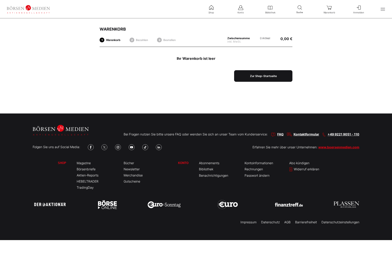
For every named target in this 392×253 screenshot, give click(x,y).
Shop (62, 163)
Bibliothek (206, 169)
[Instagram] (118, 147)
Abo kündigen (299, 163)
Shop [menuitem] (211, 12)
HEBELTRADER (87, 181)
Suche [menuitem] (299, 12)
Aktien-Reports (87, 175)
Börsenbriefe (86, 169)
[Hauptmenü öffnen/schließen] (383, 9)
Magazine (84, 163)
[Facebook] (91, 147)
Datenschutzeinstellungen (340, 222)
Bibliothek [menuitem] (270, 12)
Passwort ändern (257, 175)
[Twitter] (104, 147)
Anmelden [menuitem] (358, 12)
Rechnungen (254, 169)
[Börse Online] (107, 204)
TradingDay (85, 187)
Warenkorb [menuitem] (329, 12)
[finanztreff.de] (289, 205)
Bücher (129, 163)
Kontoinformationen (259, 163)
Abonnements (209, 163)
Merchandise (133, 175)
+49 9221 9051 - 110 (343, 134)
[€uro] (227, 204)
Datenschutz (270, 222)
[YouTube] (132, 147)
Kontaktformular (306, 134)
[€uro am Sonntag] (164, 204)
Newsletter (132, 169)
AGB (287, 222)
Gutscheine (132, 181)
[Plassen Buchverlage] (346, 204)
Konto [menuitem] (241, 12)
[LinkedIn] (159, 147)
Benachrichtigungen (213, 175)
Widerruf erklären (306, 169)
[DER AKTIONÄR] (50, 204)
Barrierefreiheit (306, 222)
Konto (183, 163)
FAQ (280, 134)
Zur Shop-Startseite (263, 76)
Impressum (248, 222)
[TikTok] (145, 147)
